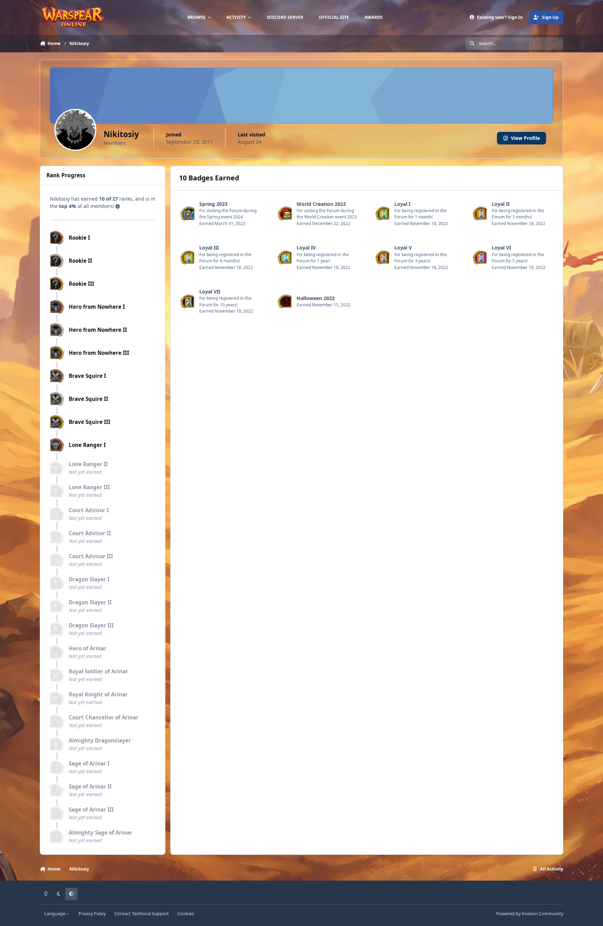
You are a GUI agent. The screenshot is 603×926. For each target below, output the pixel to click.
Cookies (186, 914)
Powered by (529, 914)
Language (55, 914)
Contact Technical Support (141, 914)
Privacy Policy (92, 914)
